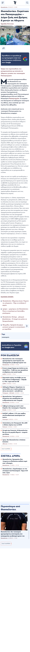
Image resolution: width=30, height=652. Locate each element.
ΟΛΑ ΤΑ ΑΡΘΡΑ (6, 449)
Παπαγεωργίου (14, 98)
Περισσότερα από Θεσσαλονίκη (10, 508)
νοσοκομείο (5, 337)
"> (11, 59)
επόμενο (27, 326)
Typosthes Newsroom (7, 24)
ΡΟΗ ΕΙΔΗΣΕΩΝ (10, 355)
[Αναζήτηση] (27, 3)
